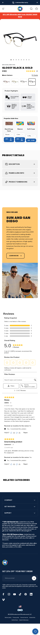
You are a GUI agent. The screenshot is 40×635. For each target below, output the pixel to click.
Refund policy (8, 617)
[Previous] (3, 2)
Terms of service (24, 617)
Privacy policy (16, 617)
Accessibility (32, 617)
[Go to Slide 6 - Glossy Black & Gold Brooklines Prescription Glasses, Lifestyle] (24, 60)
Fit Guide (35, 75)
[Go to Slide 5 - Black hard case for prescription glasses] (21, 60)
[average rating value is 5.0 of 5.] (31, 71)
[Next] (37, 2)
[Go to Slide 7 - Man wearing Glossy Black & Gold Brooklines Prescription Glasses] (26, 60)
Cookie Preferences (23, 620)
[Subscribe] (34, 578)
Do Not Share (15, 620)
